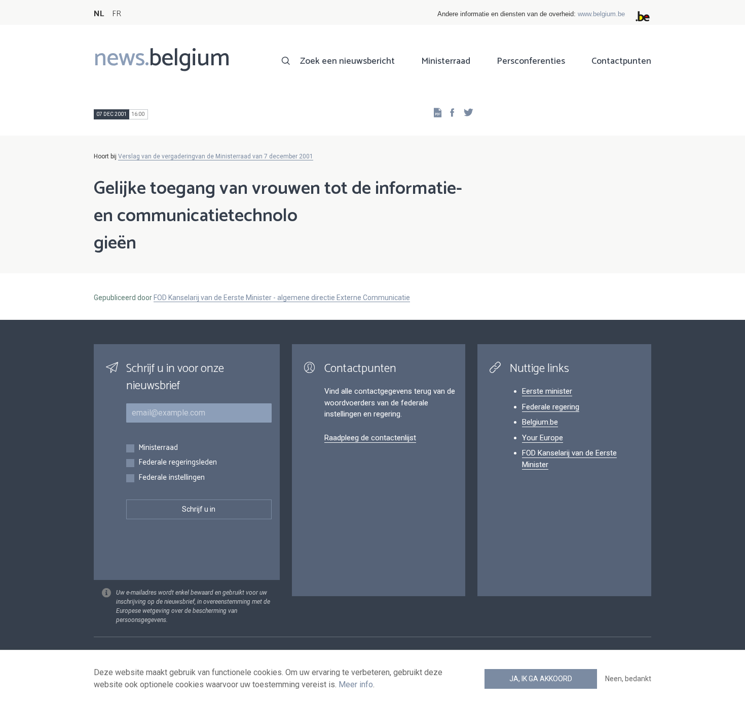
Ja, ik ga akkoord (540, 679)
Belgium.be (540, 422)
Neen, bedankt (628, 679)
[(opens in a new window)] (449, 112)
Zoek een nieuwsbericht (347, 61)
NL (99, 14)
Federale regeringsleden (177, 463)
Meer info (356, 684)
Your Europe (542, 437)
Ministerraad (445, 61)
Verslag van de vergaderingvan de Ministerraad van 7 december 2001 (215, 156)
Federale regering (550, 406)
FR (116, 14)
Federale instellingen (171, 478)
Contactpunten (621, 61)
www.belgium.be (601, 14)
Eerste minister (547, 391)
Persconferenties (531, 61)
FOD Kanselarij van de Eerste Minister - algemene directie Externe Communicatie (282, 298)
